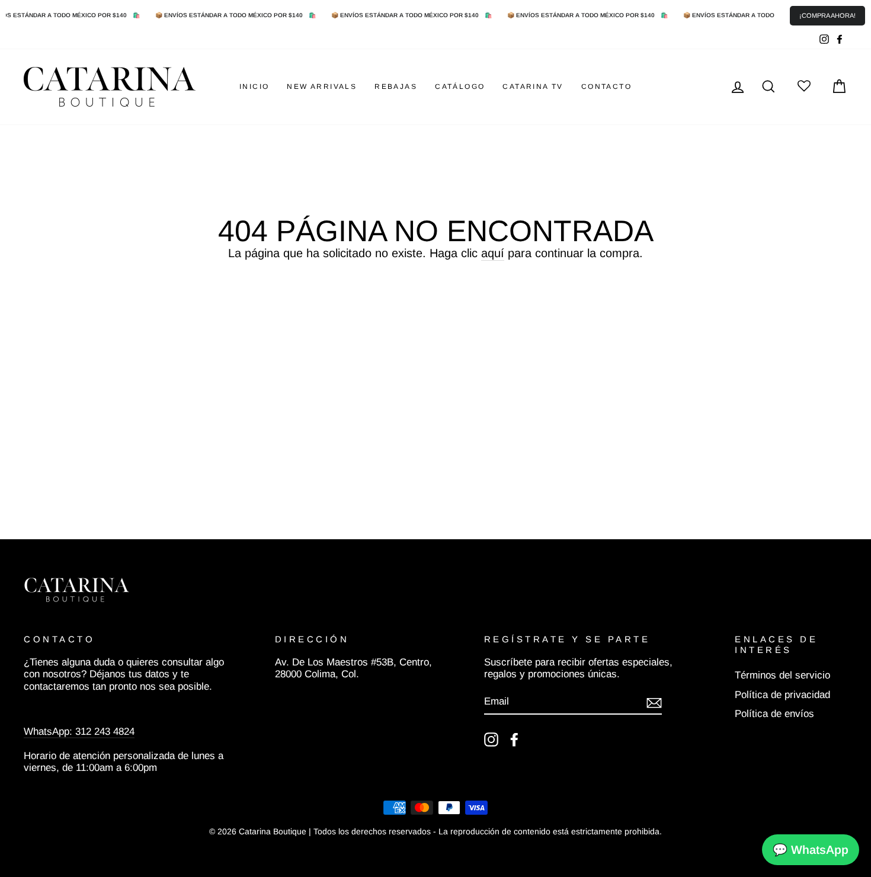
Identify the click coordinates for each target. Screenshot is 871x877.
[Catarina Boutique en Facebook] (514, 739)
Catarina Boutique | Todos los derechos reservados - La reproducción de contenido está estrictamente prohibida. (450, 831)
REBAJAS (395, 86)
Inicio (254, 86)
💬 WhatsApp (810, 849)
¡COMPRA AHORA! (827, 15)
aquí (492, 253)
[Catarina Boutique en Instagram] (491, 739)
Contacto (606, 86)
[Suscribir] (654, 702)
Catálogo (460, 86)
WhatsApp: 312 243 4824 (79, 731)
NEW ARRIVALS (322, 86)
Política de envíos (774, 713)
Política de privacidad (782, 694)
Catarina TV (532, 86)
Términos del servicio (782, 675)
